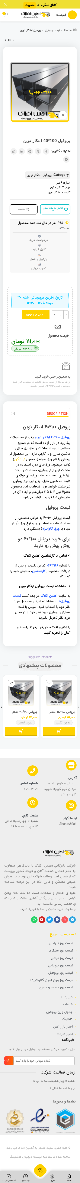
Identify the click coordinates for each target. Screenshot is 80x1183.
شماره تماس (29, 783)
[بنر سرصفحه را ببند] (5, 4)
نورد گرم (19, 459)
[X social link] (38, 151)
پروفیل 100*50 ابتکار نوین (62, 714)
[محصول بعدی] (5, 40)
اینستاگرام (70, 818)
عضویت (30, 5)
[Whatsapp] (34, 919)
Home (67, 30)
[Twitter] (49, 919)
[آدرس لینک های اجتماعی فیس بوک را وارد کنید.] (46, 151)
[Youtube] (42, 919)
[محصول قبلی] (14, 40)
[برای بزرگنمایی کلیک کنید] (63, 115)
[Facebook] (57, 919)
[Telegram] (72, 919)
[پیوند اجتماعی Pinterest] (30, 151)
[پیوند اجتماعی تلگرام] (66, 159)
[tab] (57, 414)
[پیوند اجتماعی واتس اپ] (13, 151)
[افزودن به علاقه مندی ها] (49, 683)
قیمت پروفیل (52, 30)
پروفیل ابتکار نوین (30, 30)
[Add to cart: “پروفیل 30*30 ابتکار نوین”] (21, 731)
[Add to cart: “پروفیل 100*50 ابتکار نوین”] (59, 731)
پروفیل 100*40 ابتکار (56, 437)
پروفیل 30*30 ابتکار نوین (24, 714)
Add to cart (35, 315)
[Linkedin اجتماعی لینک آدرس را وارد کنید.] (22, 151)
